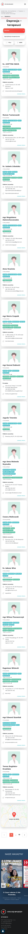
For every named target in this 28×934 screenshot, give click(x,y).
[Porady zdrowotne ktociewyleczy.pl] (3, 931)
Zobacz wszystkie (7, 73)
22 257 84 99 (6, 925)
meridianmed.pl (9, 341)
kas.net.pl (7, 693)
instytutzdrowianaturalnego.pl (13, 91)
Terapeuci (7, 16)
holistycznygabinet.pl (11, 393)
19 (19, 835)
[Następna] (24, 835)
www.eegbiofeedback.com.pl (13, 492)
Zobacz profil (21, 145)
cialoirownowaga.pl (10, 245)
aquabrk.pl (8, 593)
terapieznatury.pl (10, 797)
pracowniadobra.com (11, 742)
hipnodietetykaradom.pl (12, 193)
